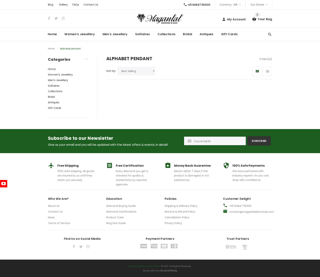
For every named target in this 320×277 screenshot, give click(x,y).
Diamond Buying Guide (121, 206)
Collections (167, 34)
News (51, 217)
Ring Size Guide (116, 223)
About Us (53, 206)
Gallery (63, 4)
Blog (50, 4)
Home (52, 34)
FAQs (75, 4)
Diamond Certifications (121, 211)
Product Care (115, 217)
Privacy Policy (173, 223)
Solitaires (142, 34)
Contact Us (91, 4)
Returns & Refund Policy (180, 211)
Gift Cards (229, 34)
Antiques (207, 34)
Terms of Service (59, 223)
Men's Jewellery (115, 34)
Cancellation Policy (177, 217)
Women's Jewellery (79, 34)
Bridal (187, 34)
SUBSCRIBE (259, 141)
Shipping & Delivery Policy (181, 206)
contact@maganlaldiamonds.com (251, 212)
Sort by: (111, 71)
